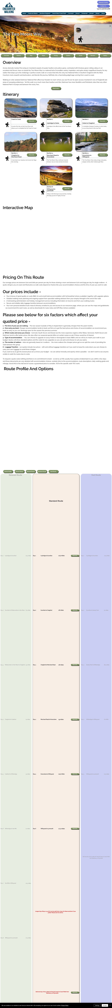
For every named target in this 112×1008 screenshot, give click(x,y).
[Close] (110, 1005)
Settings (97, 1005)
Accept (105, 1005)
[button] (32, 13)
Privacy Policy (64, 1005)
